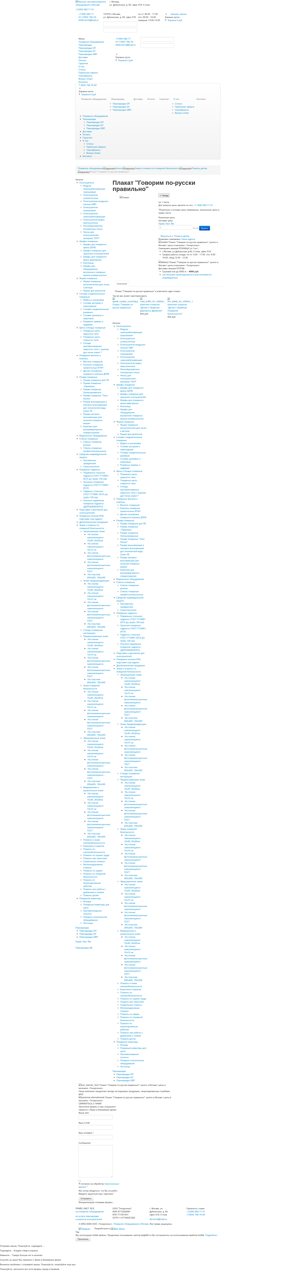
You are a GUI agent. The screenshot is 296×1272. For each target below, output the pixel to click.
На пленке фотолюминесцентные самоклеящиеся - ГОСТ (98, 566)
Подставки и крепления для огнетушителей (93, 511)
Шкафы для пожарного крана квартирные (95, 258)
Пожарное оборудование (91, 41)
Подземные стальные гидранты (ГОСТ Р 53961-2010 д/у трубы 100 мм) (96, 475)
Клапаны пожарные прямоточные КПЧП (93, 366)
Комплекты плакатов (93, 845)
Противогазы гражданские (89, 462)
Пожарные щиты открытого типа (91, 338)
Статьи (82, 69)
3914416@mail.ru (90, 20)
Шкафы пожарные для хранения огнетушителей (96, 252)
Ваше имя (84, 1112)
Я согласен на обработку (99, 1185)
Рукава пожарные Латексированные (92, 391)
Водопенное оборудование (93, 435)
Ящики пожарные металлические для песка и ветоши (96, 284)
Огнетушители (86, 182)
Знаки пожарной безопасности (91, 687)
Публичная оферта (88, 72)
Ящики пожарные (88, 278)
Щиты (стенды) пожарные (92, 327)
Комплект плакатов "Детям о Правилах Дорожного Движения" (151, 307)
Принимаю (83, 1238)
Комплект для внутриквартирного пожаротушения (92, 429)
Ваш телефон (86, 1132)
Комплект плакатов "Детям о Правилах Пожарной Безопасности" (177, 309)
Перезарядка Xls (84, 947)
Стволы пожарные (88, 438)
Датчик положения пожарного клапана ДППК (96, 372)
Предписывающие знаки (95, 636)
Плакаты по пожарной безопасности (94, 875)
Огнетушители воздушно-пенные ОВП (96, 202)
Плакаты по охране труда (96, 855)
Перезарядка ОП (87, 47)
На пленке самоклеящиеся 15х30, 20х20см (95, 537)
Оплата (82, 60)
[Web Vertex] (118, 1228)
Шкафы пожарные (88, 241)
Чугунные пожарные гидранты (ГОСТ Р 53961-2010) (96, 484)
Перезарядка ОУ (87, 50)
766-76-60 (196, 1214)
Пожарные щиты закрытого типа (91, 332)
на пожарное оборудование (90, 1211)
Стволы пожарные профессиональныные (94, 449)
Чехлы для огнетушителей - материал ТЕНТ (91, 235)
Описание (122, 283)
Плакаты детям (91, 895)
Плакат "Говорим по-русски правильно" (123, 306)
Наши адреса (188, 238)
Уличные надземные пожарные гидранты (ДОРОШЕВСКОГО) (93, 503)
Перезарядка (85, 44)
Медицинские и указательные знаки (93, 789)
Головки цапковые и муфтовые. (93, 317)
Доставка (83, 57)
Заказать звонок (179, 13)
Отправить (86, 1198)
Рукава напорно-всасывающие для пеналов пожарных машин (93, 418)
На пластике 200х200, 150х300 (96, 576)
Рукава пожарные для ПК (96, 379)
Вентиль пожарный (93, 361)
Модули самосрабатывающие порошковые (94, 188)
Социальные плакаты (94, 861)
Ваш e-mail (84, 1122)
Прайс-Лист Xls (83, 941)
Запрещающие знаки (94, 531)
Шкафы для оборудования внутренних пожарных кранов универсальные (95, 270)
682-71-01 (85, 9)
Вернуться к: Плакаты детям (175, 235)
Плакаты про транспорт (95, 858)
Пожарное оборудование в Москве (131, 1223)
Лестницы (88, 922)
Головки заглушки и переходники (93, 304)
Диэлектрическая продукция (93, 521)
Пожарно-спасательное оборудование (95, 918)
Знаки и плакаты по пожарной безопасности (91, 526)
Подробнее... (212, 1235)
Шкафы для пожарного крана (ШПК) (95, 246)
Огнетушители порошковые (90, 209)
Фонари (87, 901)
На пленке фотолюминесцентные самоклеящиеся (98, 555)
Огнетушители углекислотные (90, 196)
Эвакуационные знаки (94, 737)
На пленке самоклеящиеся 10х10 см (95, 546)
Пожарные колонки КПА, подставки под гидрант (91, 517)
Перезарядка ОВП (88, 54)
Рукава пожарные (88, 376)
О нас (81, 66)
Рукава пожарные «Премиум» (92, 384)
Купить (204, 228)
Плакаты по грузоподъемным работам (92, 882)
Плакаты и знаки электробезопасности (94, 841)
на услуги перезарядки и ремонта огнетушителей (89, 1217)
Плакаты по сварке (92, 870)
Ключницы (88, 262)
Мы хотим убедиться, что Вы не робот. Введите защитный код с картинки (98, 1192)
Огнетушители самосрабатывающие (94, 215)
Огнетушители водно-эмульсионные (94, 221)
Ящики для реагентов (94, 290)
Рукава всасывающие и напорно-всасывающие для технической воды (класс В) (95, 406)
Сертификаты (85, 75)
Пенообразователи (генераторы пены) (93, 227)
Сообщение (85, 1142)
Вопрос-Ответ (86, 78)
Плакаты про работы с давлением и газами (94, 890)
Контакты (83, 81)
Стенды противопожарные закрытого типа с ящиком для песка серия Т (96, 347)
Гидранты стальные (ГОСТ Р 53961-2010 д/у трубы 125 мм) (95, 494)
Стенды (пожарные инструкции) (93, 631)
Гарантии (83, 63)
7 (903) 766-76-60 (88, 85)
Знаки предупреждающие (96, 580)
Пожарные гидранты (89, 469)
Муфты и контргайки (93, 299)
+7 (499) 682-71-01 (203, 205)
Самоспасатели (91, 466)
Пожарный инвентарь (90, 898)
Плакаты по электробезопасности (94, 850)
